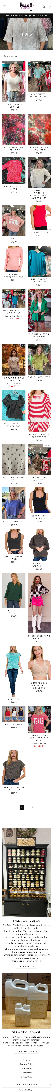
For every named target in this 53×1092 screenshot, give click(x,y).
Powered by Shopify (26, 1090)
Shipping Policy (26, 1064)
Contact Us (26, 1072)
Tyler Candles (26, 966)
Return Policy (26, 1068)
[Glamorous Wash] (26, 1001)
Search (26, 1060)
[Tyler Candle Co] (26, 872)
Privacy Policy (26, 1077)
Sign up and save (25, 1084)
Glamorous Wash (26, 1051)
